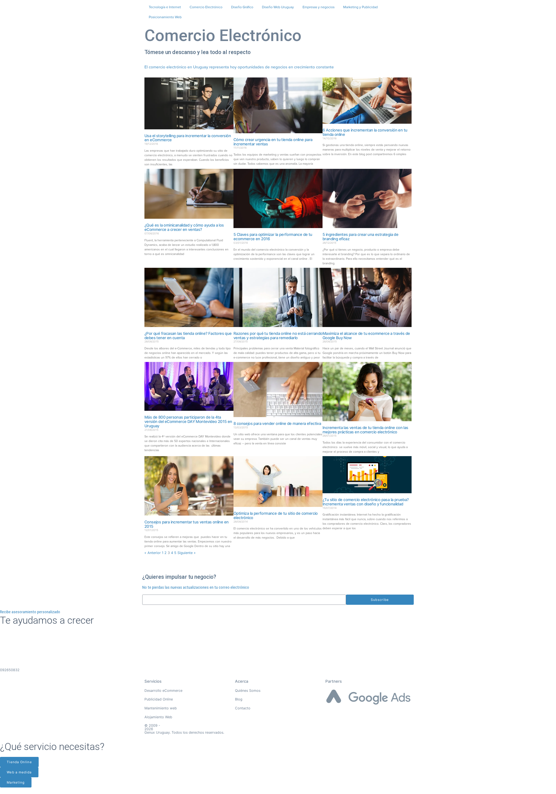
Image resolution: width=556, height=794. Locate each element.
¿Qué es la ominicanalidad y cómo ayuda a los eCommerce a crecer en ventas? (184, 227)
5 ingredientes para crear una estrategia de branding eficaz (360, 236)
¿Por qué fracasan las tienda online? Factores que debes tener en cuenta (188, 335)
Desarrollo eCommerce (163, 690)
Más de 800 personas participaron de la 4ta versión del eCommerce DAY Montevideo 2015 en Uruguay (188, 421)
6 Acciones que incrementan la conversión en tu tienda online (365, 132)
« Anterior (152, 553)
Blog (238, 699)
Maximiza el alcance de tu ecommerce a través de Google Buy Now (366, 335)
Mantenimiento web (160, 708)
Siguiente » (186, 553)
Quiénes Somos (247, 690)
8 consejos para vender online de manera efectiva (277, 423)
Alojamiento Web (158, 717)
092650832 (10, 670)
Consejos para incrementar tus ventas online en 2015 (186, 524)
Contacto (242, 708)
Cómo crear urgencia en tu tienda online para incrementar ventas (273, 141)
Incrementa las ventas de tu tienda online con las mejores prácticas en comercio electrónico (365, 429)
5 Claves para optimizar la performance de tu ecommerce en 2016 (272, 236)
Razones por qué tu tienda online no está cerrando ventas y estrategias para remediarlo (278, 335)
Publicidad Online (158, 699)
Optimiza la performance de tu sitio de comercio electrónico (275, 515)
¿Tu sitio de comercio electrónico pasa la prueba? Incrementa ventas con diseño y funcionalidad (366, 501)
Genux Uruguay (157, 732)
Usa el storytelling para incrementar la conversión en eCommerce (187, 137)
